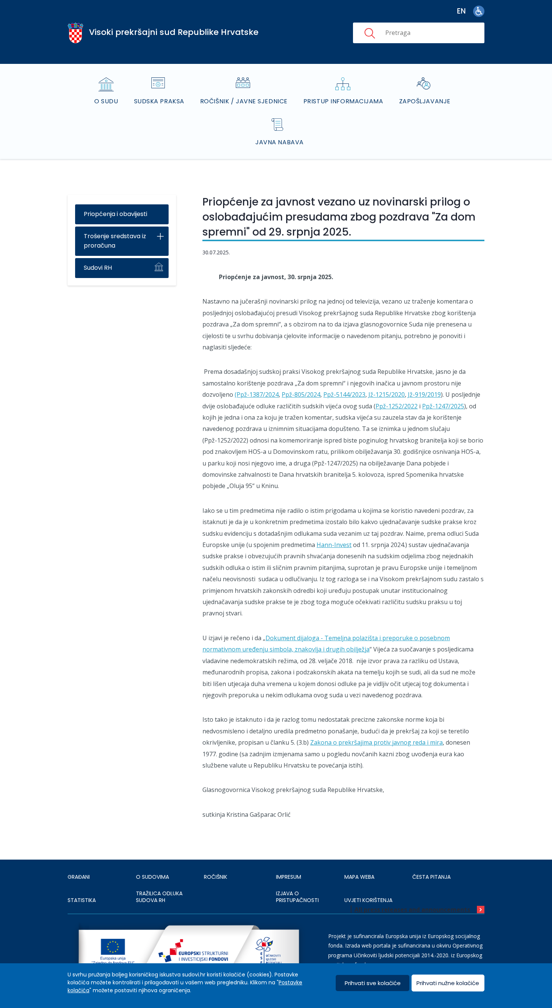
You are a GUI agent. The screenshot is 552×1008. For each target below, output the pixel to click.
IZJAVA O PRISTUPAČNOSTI (297, 897)
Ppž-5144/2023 (344, 394)
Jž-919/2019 (424, 394)
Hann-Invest (334, 545)
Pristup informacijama (343, 101)
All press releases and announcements (412, 909)
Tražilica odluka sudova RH (159, 897)
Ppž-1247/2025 (443, 406)
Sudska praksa (159, 101)
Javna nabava (279, 142)
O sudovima (152, 877)
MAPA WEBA (359, 877)
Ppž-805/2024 (301, 394)
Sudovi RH (98, 267)
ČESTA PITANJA (431, 877)
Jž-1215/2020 (386, 394)
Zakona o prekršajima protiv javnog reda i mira (376, 742)
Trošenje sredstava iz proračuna (115, 241)
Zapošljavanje (425, 101)
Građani (79, 877)
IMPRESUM (288, 877)
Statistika (82, 900)
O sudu (106, 101)
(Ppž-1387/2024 (257, 394)
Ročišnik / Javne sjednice (244, 101)
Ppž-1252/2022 (397, 406)
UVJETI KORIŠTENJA (368, 900)
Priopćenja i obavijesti (115, 214)
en (461, 11)
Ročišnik (215, 877)
